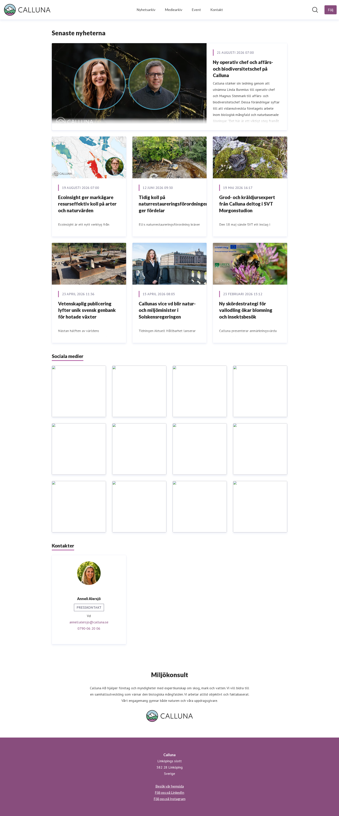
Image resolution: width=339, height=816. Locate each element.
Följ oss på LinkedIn (169, 792)
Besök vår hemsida (169, 786)
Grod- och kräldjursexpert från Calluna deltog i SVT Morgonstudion (247, 203)
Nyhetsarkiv (146, 9)
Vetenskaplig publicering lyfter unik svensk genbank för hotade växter (87, 310)
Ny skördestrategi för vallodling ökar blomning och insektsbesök (245, 310)
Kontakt (216, 9)
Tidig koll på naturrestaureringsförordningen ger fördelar (173, 203)
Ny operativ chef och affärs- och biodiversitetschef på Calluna (243, 68)
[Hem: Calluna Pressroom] (27, 9)
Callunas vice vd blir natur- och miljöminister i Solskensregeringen (167, 310)
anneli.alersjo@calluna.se (88, 622)
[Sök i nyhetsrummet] (315, 10)
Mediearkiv (173, 9)
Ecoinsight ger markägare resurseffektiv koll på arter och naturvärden (87, 203)
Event (196, 9)
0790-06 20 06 (88, 628)
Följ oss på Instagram (169, 799)
